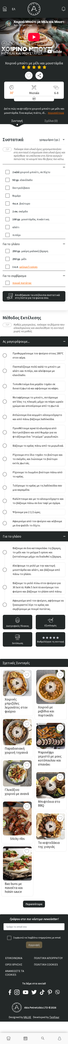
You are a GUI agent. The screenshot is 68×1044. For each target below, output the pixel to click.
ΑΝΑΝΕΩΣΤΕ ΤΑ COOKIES (14, 972)
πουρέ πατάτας (22, 283)
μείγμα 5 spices (28, 267)
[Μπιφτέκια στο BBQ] (50, 785)
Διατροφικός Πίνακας (17, 625)
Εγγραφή (34, 945)
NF (34, 99)
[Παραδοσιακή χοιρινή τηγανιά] (17, 732)
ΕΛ (13, 9)
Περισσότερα (34, 904)
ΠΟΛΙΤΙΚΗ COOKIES (46, 964)
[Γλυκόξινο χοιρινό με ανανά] (17, 773)
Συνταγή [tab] (17, 121)
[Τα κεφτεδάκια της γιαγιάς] (50, 826)
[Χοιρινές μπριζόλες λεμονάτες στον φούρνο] (17, 683)
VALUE (27, 1017)
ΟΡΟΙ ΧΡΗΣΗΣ (13, 964)
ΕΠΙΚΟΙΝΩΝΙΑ (13, 958)
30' (12, 93)
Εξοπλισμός (50, 625)
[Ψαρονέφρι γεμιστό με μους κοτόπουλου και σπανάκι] (50, 736)
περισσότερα (56, 113)
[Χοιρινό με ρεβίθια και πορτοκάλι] (50, 687)
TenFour (54, 1017)
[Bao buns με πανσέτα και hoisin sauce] (17, 863)
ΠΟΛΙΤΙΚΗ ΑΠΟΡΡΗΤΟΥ (48, 958)
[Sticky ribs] (17, 819)
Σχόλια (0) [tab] (51, 121)
